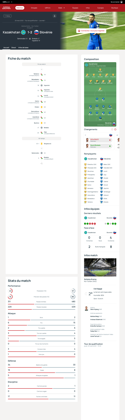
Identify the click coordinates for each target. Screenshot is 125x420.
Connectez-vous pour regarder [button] (93, 31)
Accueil (6, 47)
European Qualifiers (6, 8)
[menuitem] (21, 8)
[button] (61, 8)
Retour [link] (8, 16)
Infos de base (23, 47)
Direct (13, 47)
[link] (19, 8)
